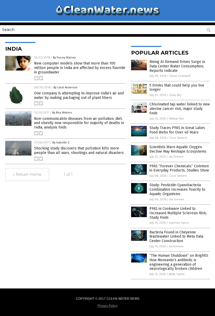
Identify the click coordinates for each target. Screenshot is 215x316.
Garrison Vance (179, 222)
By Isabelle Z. (61, 142)
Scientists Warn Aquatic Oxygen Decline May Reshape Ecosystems (177, 149)
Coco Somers (178, 138)
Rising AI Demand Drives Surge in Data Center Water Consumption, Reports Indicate (177, 66)
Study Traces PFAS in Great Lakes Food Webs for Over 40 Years (177, 130)
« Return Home (27, 174)
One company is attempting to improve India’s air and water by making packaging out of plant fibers (79, 95)
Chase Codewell (180, 76)
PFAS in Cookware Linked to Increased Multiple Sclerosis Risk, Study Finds (178, 213)
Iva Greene (176, 156)
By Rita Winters (62, 112)
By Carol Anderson (65, 87)
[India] (107, 16)
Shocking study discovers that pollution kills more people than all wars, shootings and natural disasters (79, 150)
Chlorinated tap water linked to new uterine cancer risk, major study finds (179, 108)
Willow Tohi (176, 118)
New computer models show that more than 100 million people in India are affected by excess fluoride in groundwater (79, 67)
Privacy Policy (107, 306)
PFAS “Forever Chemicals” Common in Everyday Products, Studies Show (179, 168)
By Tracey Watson (64, 57)
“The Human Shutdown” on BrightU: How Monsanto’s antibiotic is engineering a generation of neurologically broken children (178, 262)
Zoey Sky (175, 95)
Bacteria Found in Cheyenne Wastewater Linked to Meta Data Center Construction (176, 236)
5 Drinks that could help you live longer (176, 87)
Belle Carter (177, 274)
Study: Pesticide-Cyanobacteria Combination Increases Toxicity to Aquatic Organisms (177, 189)
